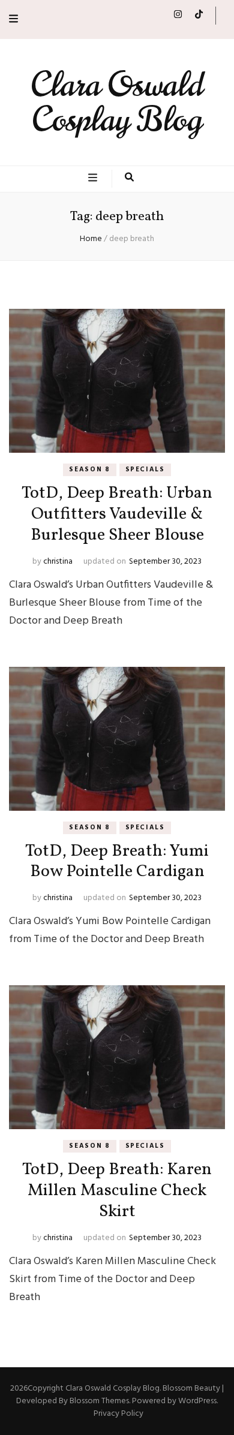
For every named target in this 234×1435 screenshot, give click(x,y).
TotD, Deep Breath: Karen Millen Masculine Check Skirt (117, 1190)
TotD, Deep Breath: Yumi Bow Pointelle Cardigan (117, 862)
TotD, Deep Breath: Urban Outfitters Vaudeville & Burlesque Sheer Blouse (117, 514)
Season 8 (89, 469)
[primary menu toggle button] (94, 179)
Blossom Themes (99, 1401)
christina (58, 561)
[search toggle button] (129, 179)
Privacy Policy (118, 1413)
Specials (145, 469)
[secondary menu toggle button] (13, 19)
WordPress (197, 1401)
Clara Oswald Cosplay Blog (117, 102)
